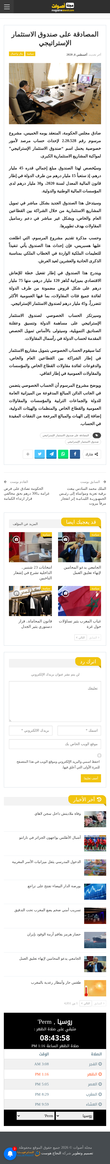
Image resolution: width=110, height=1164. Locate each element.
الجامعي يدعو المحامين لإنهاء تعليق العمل (50, 958)
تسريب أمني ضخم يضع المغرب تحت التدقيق (47, 910)
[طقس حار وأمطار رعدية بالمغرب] (95, 988)
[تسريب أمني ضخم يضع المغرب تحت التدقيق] (95, 916)
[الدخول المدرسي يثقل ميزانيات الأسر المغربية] (95, 867)
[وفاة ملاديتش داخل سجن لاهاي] (95, 819)
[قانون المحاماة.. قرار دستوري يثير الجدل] (30, 601)
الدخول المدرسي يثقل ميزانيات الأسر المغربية (46, 862)
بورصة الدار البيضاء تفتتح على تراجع (54, 886)
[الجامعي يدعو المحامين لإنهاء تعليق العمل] (79, 547)
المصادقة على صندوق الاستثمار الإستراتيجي (65, 435)
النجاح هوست (50, 1153)
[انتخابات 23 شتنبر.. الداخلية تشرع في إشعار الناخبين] (30, 547)
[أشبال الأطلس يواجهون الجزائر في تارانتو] (95, 843)
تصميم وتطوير (82, 1153)
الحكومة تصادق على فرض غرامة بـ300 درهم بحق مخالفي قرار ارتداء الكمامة (26, 493)
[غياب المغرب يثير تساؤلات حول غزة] (79, 601)
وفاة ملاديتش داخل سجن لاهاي (58, 814)
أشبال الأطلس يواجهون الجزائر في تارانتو (50, 838)
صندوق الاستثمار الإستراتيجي (83, 441)
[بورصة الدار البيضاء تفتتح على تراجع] (95, 892)
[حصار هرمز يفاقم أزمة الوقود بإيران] (95, 940)
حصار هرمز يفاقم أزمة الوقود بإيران (54, 934)
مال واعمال (16, 53)
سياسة (30, 53)
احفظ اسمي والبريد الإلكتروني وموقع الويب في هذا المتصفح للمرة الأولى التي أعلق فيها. (58, 764)
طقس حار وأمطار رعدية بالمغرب (56, 982)
